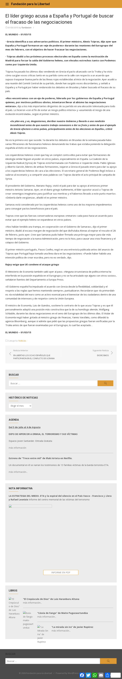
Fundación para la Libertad (30, 4)
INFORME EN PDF (60, 572)
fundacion (26, 27)
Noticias (22, 340)
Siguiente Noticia (101, 353)
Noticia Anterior (34, 354)
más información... (18, 471)
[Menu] (7, 4)
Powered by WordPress (67, 673)
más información (17, 447)
